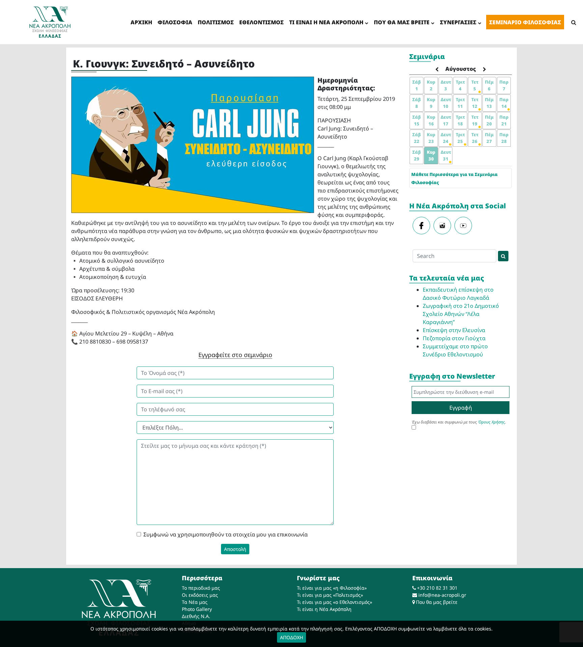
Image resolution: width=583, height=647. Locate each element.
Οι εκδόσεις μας (200, 595)
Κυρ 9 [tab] (431, 102)
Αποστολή (235, 549)
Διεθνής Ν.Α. (196, 616)
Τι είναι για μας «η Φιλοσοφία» (332, 588)
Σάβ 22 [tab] (416, 137)
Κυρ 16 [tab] (431, 120)
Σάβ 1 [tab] (416, 85)
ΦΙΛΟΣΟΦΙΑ (175, 22)
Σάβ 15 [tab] (416, 120)
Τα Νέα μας (194, 602)
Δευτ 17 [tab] (446, 120)
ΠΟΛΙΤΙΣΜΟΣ (216, 22)
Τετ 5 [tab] (474, 85)
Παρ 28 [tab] (503, 137)
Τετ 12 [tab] (474, 102)
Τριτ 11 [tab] (460, 102)
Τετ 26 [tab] (474, 137)
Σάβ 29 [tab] (416, 155)
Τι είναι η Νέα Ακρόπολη (324, 609)
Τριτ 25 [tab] (460, 137)
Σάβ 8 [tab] (416, 102)
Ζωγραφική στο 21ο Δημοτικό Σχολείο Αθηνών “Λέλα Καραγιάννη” (461, 314)
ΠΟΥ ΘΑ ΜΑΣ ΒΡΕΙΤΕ (401, 22)
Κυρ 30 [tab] (431, 155)
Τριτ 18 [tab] (460, 120)
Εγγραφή (460, 407)
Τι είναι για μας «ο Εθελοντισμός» (334, 602)
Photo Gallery (197, 609)
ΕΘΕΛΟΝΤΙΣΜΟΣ (261, 22)
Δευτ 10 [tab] (446, 102)
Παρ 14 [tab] (503, 102)
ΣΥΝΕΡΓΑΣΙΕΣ (458, 22)
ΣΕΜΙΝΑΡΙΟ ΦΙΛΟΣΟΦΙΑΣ (525, 22)
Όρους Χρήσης (491, 422)
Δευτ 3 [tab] (446, 85)
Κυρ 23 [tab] (431, 137)
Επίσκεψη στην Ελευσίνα (454, 330)
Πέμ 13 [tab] (489, 102)
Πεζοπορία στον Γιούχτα (454, 338)
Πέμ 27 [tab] (489, 137)
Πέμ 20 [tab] (489, 120)
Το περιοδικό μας (201, 588)
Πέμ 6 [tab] (489, 85)
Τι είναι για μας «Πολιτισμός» (330, 595)
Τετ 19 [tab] (474, 120)
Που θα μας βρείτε (436, 602)
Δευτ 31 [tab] (446, 155)
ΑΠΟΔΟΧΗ (291, 637)
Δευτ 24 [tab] (446, 137)
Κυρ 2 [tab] (431, 85)
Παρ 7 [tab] (503, 85)
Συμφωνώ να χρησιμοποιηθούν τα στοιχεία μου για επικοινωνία (225, 534)
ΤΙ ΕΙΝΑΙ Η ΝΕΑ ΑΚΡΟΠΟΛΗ (326, 22)
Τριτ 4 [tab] (460, 85)
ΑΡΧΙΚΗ (141, 22)
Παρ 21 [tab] (503, 120)
